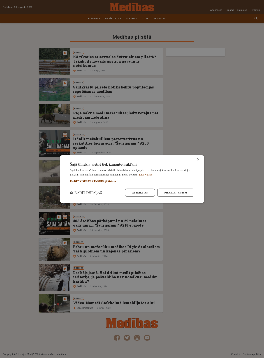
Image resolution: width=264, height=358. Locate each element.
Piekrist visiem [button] (175, 192)
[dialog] (132, 179)
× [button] (198, 159)
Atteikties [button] (140, 192)
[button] (132, 181)
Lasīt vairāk (145, 174)
